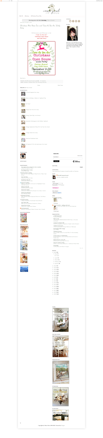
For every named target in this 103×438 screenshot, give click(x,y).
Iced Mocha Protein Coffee (27, 180)
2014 (55, 284)
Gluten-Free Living (25, 205)
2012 (55, 288)
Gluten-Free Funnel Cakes (27, 178)
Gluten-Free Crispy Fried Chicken (28, 206)
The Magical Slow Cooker (27, 170)
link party (44, 82)
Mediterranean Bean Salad (27, 187)
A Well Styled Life (57, 215)
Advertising (27, 15)
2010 (55, 292)
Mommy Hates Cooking (26, 172)
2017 (55, 279)
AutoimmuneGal (25, 208)
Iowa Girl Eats (24, 177)
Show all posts (50, 20)
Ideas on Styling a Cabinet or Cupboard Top (36, 98)
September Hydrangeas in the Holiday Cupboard (37, 121)
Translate (62, 185)
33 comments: (43, 80)
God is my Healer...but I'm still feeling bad (67, 206)
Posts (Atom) (29, 87)
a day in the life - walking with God (61, 205)
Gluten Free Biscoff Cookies (27, 168)
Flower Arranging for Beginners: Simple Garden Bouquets (66, 223)
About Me (21, 15)
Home (38, 85)
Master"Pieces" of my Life (59, 239)
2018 (55, 277)
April (56, 258)
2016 (55, 281)
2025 (55, 252)
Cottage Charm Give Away (32, 132)
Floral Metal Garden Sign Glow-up (61, 240)
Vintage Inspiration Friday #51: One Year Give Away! (38, 126)
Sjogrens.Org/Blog (25, 182)
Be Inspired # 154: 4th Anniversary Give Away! (36, 144)
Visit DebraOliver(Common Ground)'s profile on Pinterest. (65, 171)
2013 (55, 286)
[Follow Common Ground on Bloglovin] (55, 188)
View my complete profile (62, 177)
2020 (55, 273)
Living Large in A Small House (60, 235)
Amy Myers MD (24, 202)
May (56, 254)
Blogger (63, 425)
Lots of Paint (56, 229)
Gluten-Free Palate (25, 189)
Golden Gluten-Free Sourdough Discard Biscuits (31, 200)
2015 (55, 282)
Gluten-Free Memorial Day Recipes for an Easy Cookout (33, 190)
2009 (55, 294)
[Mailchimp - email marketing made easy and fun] (76, 162)
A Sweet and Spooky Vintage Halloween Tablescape (64, 226)
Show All (81, 248)
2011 (55, 290)
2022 (55, 269)
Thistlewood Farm (57, 231)
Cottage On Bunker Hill (58, 222)
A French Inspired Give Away (32, 92)
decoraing (40, 82)
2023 (55, 267)
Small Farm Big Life (25, 179)
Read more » (23, 78)
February (57, 261)
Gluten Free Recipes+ (26, 192)
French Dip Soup (25, 171)
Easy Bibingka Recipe (26, 193)
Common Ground (57, 197)
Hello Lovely (56, 218)
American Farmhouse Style (32, 138)
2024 (55, 265)
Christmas (26, 82)
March (56, 259)
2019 (55, 275)
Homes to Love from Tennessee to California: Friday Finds (66, 243)
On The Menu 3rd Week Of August (61, 246)
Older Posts (60, 85)
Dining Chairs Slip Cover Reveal (33, 115)
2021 (55, 271)
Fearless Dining (24, 199)
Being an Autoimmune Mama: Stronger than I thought (33, 209)
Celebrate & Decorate (58, 225)
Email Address (56, 156)
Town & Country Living (58, 242)
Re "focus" (28, 103)
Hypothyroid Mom (25, 195)
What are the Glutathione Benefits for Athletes (31, 203)
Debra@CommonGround (63, 175)
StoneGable (55, 245)
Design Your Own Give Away (32, 109)
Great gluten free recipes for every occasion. (31, 167)
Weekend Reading (57, 216)
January (57, 263)
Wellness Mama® (25, 186)
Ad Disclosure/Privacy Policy (36, 15)
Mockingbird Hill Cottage (59, 228)
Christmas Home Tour (32, 82)
